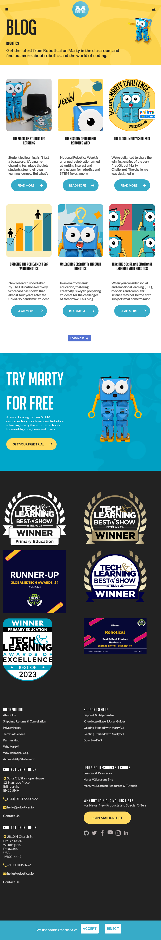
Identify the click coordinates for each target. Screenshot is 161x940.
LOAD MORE (77, 338)
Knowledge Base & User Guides (105, 721)
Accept (90, 928)
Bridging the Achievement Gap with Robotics (29, 266)
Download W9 (93, 740)
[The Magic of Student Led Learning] (29, 105)
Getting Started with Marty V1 (104, 734)
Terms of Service (14, 734)
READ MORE (25, 185)
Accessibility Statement (19, 759)
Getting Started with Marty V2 (104, 727)
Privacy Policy (12, 727)
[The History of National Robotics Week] (80, 105)
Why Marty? (11, 746)
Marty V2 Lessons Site (98, 779)
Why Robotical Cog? (16, 753)
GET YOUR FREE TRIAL (28, 444)
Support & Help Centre (99, 715)
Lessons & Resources (98, 773)
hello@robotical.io (20, 807)
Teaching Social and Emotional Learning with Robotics (132, 266)
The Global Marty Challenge (132, 138)
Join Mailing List (107, 818)
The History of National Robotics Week (80, 140)
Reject (113, 928)
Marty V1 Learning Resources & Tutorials (111, 785)
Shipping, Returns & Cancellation (24, 721)
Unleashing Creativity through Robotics (80, 266)
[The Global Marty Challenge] (132, 105)
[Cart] (153, 9)
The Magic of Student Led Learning (29, 140)
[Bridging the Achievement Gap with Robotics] (29, 230)
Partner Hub (11, 740)
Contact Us (11, 816)
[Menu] (7, 9)
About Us (9, 715)
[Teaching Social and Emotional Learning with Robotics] (132, 230)
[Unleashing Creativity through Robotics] (80, 230)
